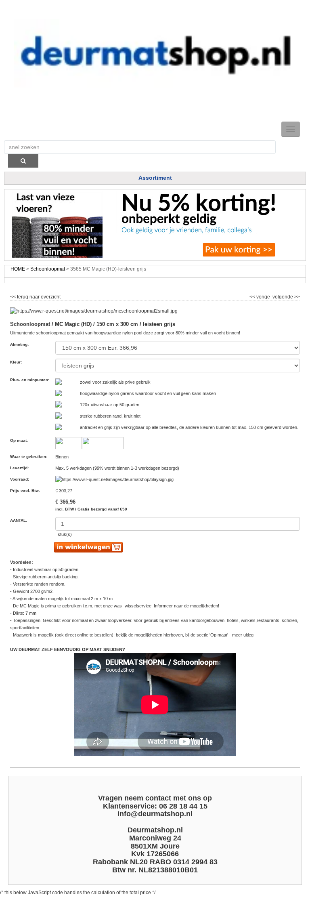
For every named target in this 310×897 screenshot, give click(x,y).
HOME (17, 269)
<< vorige (260, 295)
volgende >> (285, 295)
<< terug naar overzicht (35, 295)
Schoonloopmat (47, 269)
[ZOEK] (23, 161)
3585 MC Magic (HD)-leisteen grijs (108, 269)
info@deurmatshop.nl (155, 814)
